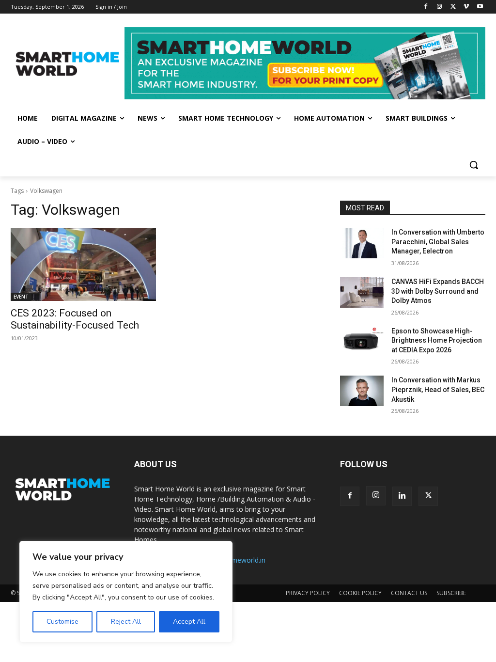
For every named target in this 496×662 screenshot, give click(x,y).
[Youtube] (479, 7)
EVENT (21, 296)
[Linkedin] (402, 496)
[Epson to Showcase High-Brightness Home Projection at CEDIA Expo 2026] (362, 342)
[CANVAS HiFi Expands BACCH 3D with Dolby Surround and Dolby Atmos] (362, 292)
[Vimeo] (466, 7)
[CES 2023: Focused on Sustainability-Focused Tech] (83, 264)
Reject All (126, 621)
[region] (125, 592)
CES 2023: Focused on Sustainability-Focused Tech (75, 319)
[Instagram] (439, 7)
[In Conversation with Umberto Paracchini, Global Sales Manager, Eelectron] (362, 243)
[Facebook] (426, 7)
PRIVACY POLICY (308, 593)
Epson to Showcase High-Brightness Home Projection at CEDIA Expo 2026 (436, 340)
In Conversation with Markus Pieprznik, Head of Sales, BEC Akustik (437, 389)
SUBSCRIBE (451, 593)
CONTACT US (409, 593)
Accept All (189, 621)
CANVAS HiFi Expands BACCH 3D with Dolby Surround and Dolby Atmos (437, 291)
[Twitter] (453, 7)
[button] (473, 164)
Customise (62, 621)
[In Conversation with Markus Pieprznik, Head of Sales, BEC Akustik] (362, 391)
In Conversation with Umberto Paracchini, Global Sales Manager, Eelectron (437, 241)
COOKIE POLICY (360, 593)
